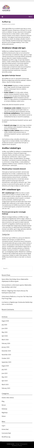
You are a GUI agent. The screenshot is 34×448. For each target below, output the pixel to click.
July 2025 (4, 369)
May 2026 (4, 332)
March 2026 (5, 339)
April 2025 (5, 381)
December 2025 (6, 351)
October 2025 (6, 358)
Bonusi (4, 405)
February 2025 (6, 388)
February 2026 (6, 343)
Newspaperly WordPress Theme (19, 444)
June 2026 (5, 328)
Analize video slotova (8, 397)
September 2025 (6, 362)
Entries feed (5, 429)
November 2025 (6, 354)
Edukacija (4, 409)
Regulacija (4, 412)
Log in (3, 425)
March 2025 (5, 384)
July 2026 (4, 324)
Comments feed (6, 433)
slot (6, 28)
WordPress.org (6, 437)
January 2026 (5, 347)
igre (12, 37)
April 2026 (5, 336)
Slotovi (4, 416)
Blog (3, 401)
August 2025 (5, 366)
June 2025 (5, 373)
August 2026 (5, 321)
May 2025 (4, 377)
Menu (30, 17)
